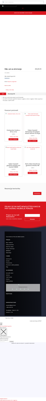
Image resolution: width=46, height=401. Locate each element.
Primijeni (11, 341)
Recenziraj (37, 193)
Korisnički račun (9, 273)
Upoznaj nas (9, 258)
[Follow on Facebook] (10, 298)
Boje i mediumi (9, 242)
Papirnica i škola (9, 246)
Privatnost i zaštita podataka (12, 264)
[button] (9, 90)
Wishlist (8, 275)
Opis (3, 93)
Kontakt (8, 260)
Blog (7, 266)
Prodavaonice (9, 262)
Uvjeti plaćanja (9, 281)
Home (6, 18)
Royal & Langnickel (12, 81)
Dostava (8, 279)
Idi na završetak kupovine (5, 326)
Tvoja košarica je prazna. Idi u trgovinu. (8, 400)
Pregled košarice (3, 398)
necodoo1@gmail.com (11, 305)
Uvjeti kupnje (9, 277)
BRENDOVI (8, 250)
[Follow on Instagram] (7, 298)
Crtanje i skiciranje (12, 18)
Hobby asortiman (10, 244)
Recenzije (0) (11, 93)
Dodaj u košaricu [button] (13, 139)
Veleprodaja (8, 252)
